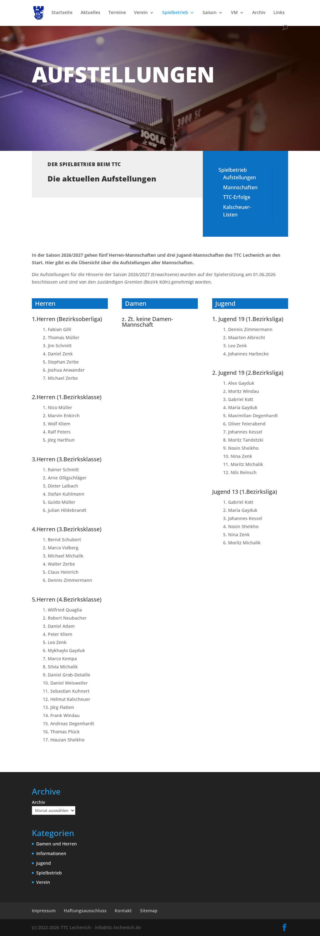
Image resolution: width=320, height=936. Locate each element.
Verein (141, 12)
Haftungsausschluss (85, 911)
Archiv (258, 12)
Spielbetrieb (175, 12)
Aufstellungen (239, 177)
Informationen (51, 853)
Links (279, 12)
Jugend (43, 863)
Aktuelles (90, 12)
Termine (117, 12)
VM (234, 12)
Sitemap (149, 911)
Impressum (44, 911)
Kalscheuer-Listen (237, 211)
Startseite (62, 12)
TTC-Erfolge (236, 197)
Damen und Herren (56, 844)
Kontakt (123, 911)
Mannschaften (240, 187)
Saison (209, 12)
